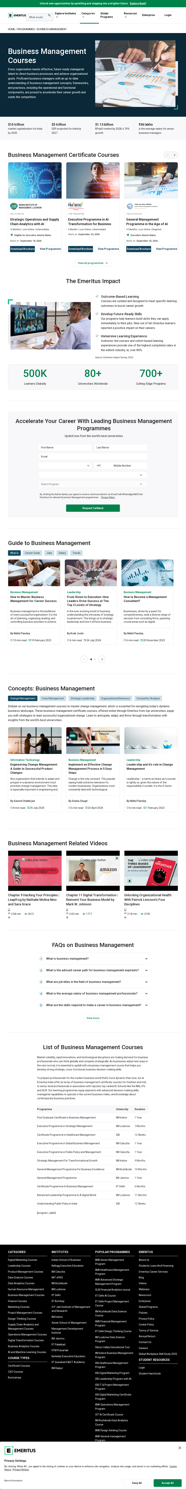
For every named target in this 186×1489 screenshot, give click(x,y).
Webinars (144, 1289)
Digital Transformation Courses (26, 1340)
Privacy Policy (146, 1318)
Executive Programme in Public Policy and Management (69, 1152)
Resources (130, 13)
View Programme (50, 248)
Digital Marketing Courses (22, 1259)
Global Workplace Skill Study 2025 (158, 1353)
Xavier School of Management (69, 1322)
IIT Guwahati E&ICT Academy (68, 1362)
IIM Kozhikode (124, 1169)
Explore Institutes (65, 13)
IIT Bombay (58, 1301)
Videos (143, 1283)
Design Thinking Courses (22, 1318)
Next (174, 155)
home (11, 29)
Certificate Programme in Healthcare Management (66, 1134)
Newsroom (145, 1295)
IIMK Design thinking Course (111, 1430)
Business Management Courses (26, 1295)
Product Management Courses (25, 1271)
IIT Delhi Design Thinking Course (113, 1331)
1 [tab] (91, 659)
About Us (144, 1259)
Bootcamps (14, 1377)
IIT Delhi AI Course (105, 1295)
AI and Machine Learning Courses (27, 1352)
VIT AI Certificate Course (109, 1414)
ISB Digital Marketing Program (112, 1373)
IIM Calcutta (123, 1143)
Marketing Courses (19, 1306)
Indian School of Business (66, 1259)
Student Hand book (150, 1373)
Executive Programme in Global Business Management (68, 1143)
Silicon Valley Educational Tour (112, 1347)
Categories (88, 13)
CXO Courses (15, 1371)
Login (168, 15)
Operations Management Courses (27, 1334)
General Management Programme (57, 1177)
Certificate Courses (19, 1365)
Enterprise (148, 15)
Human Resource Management (26, 1289)
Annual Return (147, 1336)
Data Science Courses (20, 1277)
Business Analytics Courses (23, 1346)
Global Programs (106, 15)
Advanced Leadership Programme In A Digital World (66, 1195)
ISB (118, 1134)
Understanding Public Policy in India (57, 1203)
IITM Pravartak (60, 1350)
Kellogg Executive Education (68, 1265)
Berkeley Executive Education (68, 1356)
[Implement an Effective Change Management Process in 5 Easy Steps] (93, 740)
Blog (141, 1277)
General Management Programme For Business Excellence (70, 1169)
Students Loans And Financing (156, 1265)
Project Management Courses (25, 1312)
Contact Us (145, 1342)
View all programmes (91, 263)
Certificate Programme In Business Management (65, 1186)
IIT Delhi (120, 1186)
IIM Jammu (122, 1177)
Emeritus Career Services (153, 1271)
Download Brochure (23, 248)
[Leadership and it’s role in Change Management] (151, 740)
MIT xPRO (57, 1277)
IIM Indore (121, 1117)
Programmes (26, 29)
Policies (143, 1312)
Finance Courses (17, 1301)
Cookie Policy (146, 1324)
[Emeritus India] (17, 15)
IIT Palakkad (58, 1344)
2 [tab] (95, 659)
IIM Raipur (57, 1368)
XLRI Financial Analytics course (112, 1289)
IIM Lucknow (123, 1126)
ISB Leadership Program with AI (113, 1378)
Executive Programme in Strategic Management (64, 1126)
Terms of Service (148, 1330)
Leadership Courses (19, 1265)
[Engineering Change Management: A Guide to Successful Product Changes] (35, 740)
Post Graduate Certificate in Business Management (66, 1117)
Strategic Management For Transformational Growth (67, 1160)
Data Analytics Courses (21, 1283)
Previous (167, 155)
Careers (143, 1348)
